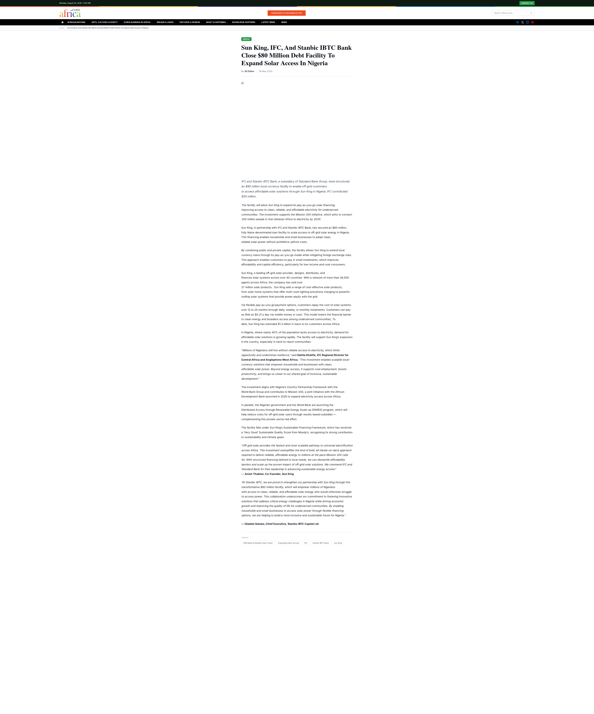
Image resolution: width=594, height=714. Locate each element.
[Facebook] (517, 22)
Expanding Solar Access (288, 543)
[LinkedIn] (527, 22)
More (284, 22)
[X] (522, 22)
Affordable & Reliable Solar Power (258, 543)
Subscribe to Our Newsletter (286, 13)
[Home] (62, 22)
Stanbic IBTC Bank (321, 543)
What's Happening (216, 22)
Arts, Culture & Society (105, 22)
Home (61, 28)
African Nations (76, 22)
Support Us (527, 3)
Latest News (268, 22)
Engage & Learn (165, 22)
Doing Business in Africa (137, 22)
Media (246, 39)
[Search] (531, 13)
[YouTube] (532, 22)
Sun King (338, 543)
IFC (305, 543)
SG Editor (249, 71)
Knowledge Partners (243, 22)
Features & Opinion (190, 22)
